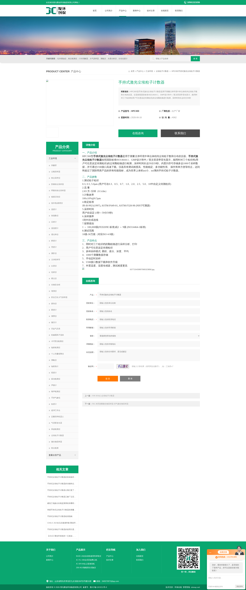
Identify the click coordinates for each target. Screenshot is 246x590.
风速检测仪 (55, 429)
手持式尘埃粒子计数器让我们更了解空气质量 (62, 490)
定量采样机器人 (57, 417)
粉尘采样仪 (55, 178)
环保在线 (178, 587)
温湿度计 (54, 228)
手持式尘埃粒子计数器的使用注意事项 (62, 529)
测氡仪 (54, 360)
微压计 (54, 322)
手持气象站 (55, 398)
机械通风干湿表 (57, 335)
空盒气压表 (55, 329)
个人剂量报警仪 (57, 354)
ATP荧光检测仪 (57, 341)
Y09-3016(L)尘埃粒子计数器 (103, 396)
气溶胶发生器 (56, 423)
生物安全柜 (55, 285)
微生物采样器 (56, 442)
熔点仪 (54, 278)
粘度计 (54, 404)
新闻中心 (137, 11)
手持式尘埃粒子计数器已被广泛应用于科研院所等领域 (62, 497)
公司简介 (108, 11)
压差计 (54, 222)
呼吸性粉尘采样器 (58, 190)
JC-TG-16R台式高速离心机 (86, 560)
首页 (95, 11)
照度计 (54, 373)
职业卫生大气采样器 (59, 297)
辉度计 (54, 241)
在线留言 (165, 11)
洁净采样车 (55, 260)
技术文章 (151, 11)
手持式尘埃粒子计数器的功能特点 (60, 484)
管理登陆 (186, 587)
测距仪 (54, 253)
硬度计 (54, 310)
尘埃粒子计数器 (162, 71)
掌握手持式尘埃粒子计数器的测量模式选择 (62, 510)
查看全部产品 (55, 455)
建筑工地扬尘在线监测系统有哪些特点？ (62, 503)
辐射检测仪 (55, 348)
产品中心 (123, 11)
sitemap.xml (195, 587)
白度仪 (54, 266)
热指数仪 (54, 216)
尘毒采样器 (55, 172)
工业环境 (149, 71)
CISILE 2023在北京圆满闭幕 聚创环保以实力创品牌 (62, 523)
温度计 (54, 209)
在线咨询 (138, 133)
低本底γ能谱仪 (57, 203)
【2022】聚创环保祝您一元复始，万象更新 (62, 536)
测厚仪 (54, 316)
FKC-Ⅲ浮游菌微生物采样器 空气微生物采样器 (110, 404)
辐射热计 (54, 366)
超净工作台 (55, 410)
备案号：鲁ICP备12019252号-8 (95, 587)
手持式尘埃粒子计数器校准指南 (59, 516)
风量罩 (54, 165)
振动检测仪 (55, 379)
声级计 (54, 385)
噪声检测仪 (55, 391)
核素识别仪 (55, 197)
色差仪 (54, 272)
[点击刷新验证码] (122, 366)
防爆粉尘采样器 (57, 184)
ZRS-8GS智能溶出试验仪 (86, 568)
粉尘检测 (54, 448)
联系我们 (179, 11)
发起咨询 (240, 586)
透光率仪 (54, 234)
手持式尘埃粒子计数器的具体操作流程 (62, 477)
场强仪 (54, 291)
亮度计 (54, 247)
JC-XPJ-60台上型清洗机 (85, 564)
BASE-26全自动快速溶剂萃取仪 (88, 556)
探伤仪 (54, 304)
